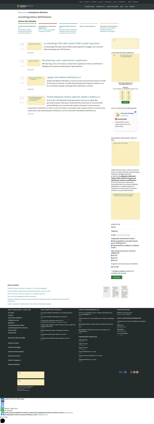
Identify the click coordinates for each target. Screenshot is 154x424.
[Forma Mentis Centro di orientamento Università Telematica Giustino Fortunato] (125, 291)
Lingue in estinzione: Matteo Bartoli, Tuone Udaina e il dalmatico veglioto (29, 304)
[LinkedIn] (2, 399)
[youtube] (131, 372)
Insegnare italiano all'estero (68, 31)
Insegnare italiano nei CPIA (68, 33)
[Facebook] (2, 403)
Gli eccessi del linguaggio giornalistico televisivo (22, 296)
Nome (113, 227)
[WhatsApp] (2, 410)
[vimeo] (134, 372)
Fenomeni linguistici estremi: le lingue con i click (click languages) (27, 288)
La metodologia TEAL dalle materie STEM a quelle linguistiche (72, 43)
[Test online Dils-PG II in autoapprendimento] (125, 67)
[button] (77, 420)
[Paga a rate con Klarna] (122, 95)
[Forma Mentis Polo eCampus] (107, 290)
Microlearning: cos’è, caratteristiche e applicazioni (64, 60)
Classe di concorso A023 (108, 28)
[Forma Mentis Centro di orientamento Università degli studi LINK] (116, 291)
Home (80, 1)
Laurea (100, 1)
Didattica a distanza (107, 29)
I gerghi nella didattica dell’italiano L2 (64, 77)
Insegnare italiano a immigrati (68, 29)
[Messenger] (2, 406)
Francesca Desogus (127, 113)
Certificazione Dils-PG (25, 31)
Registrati (135, 1)
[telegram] (128, 372)
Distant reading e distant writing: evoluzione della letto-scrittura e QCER (29, 291)
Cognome (114, 231)
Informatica (122, 1)
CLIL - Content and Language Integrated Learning (47, 30)
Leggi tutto (31, 52)
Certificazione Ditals (25, 33)
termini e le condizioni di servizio (122, 272)
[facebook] (120, 372)
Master (94, 1)
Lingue (115, 1)
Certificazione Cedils (25, 29)
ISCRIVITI (125, 102)
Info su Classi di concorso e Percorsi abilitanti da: (123, 252)
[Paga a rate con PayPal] (129, 95)
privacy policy (68, 413)
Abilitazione (108, 1)
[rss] (137, 372)
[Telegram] (2, 414)
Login (129, 1)
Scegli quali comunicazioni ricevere (123, 238)
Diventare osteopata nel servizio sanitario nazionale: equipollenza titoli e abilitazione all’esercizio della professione (38, 300)
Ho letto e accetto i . (122, 272)
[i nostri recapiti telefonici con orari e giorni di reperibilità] (125, 43)
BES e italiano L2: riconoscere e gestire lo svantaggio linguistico (26, 294)
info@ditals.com (42, 415)
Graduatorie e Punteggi (108, 31)
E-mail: (113, 235)
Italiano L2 (87, 1)
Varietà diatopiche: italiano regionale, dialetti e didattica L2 (73, 96)
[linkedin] (125, 372)
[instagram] (123, 372)
